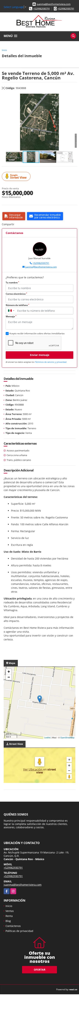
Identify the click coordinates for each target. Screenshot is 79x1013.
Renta (9, 916)
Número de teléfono (17, 305)
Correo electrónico (16, 293)
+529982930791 (41, 8)
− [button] (9, 677)
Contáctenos (13, 926)
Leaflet (47, 737)
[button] (74, 97)
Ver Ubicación (33, 769)
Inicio (4, 50)
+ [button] (9, 671)
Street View (18, 176)
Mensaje (11, 316)
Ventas (10, 911)
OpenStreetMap (67, 737)
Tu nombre (12, 282)
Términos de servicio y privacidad (51, 362)
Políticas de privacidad (19, 931)
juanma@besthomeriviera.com (54, 4)
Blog (8, 921)
